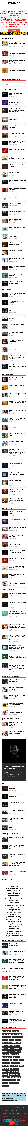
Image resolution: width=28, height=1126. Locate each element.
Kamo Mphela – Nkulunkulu (16, 426)
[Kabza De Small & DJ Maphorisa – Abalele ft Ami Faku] (5, 396)
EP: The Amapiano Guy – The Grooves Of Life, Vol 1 (17, 101)
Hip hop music (14, 1068)
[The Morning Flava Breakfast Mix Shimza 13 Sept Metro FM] (5, 954)
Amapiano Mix (15, 1045)
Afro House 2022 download (14, 931)
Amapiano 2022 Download (14, 890)
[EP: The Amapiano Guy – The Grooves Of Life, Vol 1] (5, 104)
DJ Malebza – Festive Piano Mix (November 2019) (17, 680)
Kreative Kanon (14, 1114)
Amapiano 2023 (16, 1042)
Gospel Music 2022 (14, 926)
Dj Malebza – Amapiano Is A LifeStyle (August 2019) (16, 711)
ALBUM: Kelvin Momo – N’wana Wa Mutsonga (17, 118)
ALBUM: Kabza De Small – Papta (16, 93)
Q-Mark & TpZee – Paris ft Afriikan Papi (16, 386)
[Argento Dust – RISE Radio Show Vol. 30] (5, 1006)
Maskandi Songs (6, 1080)
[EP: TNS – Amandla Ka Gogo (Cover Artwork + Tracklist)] (5, 476)
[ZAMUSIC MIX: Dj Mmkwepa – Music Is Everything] (5, 734)
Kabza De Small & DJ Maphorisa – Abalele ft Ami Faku (17, 394)
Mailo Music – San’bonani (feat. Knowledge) (17, 52)
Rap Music (4, 1083)
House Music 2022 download (14, 933)
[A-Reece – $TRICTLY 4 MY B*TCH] (5, 444)
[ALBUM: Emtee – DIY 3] (5, 207)
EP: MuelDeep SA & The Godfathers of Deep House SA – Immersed (17, 366)
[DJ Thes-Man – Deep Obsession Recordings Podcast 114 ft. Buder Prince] (5, 988)
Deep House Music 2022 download (14, 935)
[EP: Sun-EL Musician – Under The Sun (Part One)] (5, 136)
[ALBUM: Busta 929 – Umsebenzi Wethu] (5, 269)
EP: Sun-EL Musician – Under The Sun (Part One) (16, 134)
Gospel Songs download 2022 (14, 923)
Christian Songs (6, 1051)
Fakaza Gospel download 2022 (14, 925)
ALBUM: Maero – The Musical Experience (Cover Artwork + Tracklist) (17, 500)
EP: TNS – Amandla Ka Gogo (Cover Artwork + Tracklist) (16, 473)
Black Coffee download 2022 (14, 912)
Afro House (15, 1031)
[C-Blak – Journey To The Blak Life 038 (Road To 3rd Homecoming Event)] (5, 865)
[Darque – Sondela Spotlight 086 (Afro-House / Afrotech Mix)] (5, 840)
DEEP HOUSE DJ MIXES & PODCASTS (12, 940)
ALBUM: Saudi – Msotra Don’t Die (17, 251)
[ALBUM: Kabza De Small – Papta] (5, 96)
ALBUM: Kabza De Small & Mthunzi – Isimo (16, 282)
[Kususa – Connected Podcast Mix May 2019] (5, 971)
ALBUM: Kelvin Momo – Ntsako (17, 196)
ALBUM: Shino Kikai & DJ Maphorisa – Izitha (15, 243)
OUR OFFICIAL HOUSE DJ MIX (10, 621)
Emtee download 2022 (14, 909)
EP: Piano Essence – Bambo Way (16, 309)
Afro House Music (17, 1037)
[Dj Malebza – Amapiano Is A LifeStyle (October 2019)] (5, 690)
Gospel (21, 1060)
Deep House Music (7, 1057)
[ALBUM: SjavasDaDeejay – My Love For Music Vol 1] (5, 238)
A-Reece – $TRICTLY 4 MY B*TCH (16, 442)
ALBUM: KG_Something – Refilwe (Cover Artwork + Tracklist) (16, 482)
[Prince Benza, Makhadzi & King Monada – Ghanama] (5, 421)
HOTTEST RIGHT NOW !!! (9, 89)
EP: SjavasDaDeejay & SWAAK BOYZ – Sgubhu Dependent (17, 157)
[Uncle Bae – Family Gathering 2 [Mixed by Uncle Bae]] (5, 1014)
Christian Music (17, 1048)
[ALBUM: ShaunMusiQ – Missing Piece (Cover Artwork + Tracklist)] (5, 493)
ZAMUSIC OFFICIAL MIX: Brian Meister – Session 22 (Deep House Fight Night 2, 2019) (17, 647)
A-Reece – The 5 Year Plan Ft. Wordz (17, 434)
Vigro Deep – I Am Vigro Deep (17, 378)
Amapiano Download (14, 893)
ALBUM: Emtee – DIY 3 (15, 204)
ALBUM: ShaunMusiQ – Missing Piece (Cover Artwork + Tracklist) (17, 491)
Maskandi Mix (5, 1077)
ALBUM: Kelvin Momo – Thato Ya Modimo (17, 165)
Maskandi (4, 1074)
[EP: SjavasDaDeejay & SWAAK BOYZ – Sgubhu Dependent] (5, 160)
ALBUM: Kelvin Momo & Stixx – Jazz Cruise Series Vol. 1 (17, 212)
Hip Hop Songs (6, 1071)
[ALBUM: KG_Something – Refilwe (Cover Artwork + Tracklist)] (5, 483)
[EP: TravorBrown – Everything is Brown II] (5, 296)
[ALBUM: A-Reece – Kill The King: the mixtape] (5, 222)
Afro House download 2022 (14, 921)
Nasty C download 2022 (14, 897)
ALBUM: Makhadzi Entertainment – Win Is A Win (17, 173)
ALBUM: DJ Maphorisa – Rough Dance (17, 181)
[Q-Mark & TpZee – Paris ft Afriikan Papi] (5, 388)
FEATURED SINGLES (7, 374)
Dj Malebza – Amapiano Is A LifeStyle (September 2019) (16, 703)
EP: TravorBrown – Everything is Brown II (17, 294)
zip (18, 1083)
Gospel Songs (15, 1063)
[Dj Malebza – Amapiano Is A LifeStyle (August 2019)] (5, 714)
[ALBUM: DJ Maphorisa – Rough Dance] (5, 183)
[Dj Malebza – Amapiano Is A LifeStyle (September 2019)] (5, 706)
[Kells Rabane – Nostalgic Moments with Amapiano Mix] (5, 1022)
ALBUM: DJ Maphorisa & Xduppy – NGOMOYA (17, 188)
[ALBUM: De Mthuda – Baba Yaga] (5, 261)
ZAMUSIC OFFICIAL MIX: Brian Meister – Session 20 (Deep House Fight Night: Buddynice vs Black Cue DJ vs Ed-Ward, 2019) (17, 666)
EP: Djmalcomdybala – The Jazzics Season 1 (16, 301)
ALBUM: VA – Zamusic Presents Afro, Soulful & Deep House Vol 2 (17, 604)
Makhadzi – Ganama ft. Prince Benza (17, 411)
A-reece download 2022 (14, 895)
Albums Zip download (14, 937)
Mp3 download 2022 (14, 902)
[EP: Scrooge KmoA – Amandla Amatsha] (5, 320)
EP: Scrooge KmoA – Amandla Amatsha (17, 317)
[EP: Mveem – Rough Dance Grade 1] (5, 327)
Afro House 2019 (6, 1034)
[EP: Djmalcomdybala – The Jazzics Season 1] (5, 304)
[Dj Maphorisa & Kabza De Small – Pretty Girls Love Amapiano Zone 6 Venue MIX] (5, 404)
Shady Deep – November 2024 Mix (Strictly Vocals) (17, 855)
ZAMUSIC (21, 46)
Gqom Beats (5, 1065)
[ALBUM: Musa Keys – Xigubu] (5, 152)
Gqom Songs (14, 1065)
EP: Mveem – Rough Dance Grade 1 (16, 325)
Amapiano (18, 1040)
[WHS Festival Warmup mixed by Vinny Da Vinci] (5, 947)
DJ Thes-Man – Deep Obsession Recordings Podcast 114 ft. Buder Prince (17, 987)
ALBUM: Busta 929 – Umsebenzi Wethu (17, 266)
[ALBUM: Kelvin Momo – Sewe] (5, 230)
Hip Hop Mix (5, 1068)
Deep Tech (16, 1057)
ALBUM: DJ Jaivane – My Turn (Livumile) (17, 274)
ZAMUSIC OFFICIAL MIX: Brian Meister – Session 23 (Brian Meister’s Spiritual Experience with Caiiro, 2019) (17, 637)
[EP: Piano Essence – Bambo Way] (5, 312)
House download (14, 928)
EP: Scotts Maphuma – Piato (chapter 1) (17, 126)
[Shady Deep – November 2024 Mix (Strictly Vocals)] (5, 857)
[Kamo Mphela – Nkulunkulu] (5, 429)
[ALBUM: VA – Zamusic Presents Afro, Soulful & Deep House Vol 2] (5, 605)
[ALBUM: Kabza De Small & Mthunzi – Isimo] (5, 285)
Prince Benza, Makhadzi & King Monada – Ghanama (17, 418)
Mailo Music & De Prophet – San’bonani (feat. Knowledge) (17, 69)
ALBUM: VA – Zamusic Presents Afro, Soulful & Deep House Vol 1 (17, 613)
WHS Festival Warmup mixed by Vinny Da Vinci (17, 944)
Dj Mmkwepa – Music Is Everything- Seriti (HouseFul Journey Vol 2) (17, 724)
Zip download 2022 (14, 904)
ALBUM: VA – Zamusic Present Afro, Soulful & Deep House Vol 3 (17, 595)
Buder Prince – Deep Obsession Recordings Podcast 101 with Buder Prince (17, 996)
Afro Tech (5, 1040)
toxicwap (12, 1083)
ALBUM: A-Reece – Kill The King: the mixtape (16, 220)
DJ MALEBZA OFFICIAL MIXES (10, 676)
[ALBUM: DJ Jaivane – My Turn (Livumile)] (5, 277)
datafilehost (16, 1051)
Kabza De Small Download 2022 (14, 888)
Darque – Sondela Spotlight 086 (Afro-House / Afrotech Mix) (17, 838)
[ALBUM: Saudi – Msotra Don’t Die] (5, 253)
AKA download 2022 (14, 900)
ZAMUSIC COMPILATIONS (9, 590)
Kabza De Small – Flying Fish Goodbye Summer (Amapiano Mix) (17, 847)
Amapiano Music (6, 1048)
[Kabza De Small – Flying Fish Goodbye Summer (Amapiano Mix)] (5, 848)
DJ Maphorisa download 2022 (14, 918)
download (5, 1060)
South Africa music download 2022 (14, 905)
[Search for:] (14, 84)
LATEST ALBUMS (7, 290)
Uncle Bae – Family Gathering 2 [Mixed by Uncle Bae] (17, 1012)
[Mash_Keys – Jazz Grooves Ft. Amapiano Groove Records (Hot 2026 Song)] (5, 112)
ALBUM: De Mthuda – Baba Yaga (16, 259)
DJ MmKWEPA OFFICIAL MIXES (10, 719)
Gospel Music (5, 1063)
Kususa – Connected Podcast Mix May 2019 (17, 969)
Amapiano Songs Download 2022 (14, 892)
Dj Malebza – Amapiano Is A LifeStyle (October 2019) (16, 688)
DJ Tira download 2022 (14, 911)
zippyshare (5, 1086)
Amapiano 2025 (6, 1045)
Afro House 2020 (17, 1034)
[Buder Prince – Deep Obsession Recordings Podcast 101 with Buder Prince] (5, 997)
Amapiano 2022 (6, 1042)
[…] (21, 778)
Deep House (5, 1054)
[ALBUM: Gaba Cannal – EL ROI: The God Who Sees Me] (5, 144)
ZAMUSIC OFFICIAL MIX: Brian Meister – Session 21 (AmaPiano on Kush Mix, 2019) (17, 656)
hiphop (21, 1065)
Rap (18, 1080)
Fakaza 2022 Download (14, 916)
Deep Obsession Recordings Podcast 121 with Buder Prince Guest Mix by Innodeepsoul (17, 961)
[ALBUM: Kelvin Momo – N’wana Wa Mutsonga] (5, 121)
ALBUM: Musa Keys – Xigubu (17, 149)
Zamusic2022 (14, 886)
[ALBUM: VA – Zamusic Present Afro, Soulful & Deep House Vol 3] (5, 596)
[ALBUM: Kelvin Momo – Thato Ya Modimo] (5, 168)
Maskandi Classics (14, 1074)
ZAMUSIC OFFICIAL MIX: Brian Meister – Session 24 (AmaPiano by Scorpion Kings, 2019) (17, 627)
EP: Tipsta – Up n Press (15, 348)
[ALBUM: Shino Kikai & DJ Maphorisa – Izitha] (5, 246)
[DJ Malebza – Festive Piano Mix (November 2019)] (5, 683)
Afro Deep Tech (6, 1031)
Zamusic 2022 (14, 885)
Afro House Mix (6, 1037)
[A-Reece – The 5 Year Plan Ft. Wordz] (5, 437)
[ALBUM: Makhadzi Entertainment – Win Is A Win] (5, 175)
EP (11, 1060)
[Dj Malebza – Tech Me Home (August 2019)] (5, 698)
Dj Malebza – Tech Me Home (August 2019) (17, 696)
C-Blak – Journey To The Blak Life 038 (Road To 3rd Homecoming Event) (17, 864)
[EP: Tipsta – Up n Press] (5, 351)
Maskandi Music (16, 1077)
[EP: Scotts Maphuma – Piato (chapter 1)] (5, 128)
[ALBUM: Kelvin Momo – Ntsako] (5, 199)
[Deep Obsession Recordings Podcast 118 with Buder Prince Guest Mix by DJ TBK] (5, 979)
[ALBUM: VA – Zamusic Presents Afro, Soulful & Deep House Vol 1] (5, 615)
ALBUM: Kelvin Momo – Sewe (17, 227)
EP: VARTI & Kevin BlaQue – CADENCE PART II (16, 340)
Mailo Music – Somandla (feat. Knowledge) (17, 61)
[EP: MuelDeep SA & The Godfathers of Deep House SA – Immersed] (5, 368)
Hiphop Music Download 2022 (14, 919)
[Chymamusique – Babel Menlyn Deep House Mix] (5, 874)
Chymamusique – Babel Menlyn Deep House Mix (17, 872)
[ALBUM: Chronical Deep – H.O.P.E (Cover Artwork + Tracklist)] (5, 466)
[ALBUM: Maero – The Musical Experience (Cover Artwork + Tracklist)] (5, 502)
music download (14, 907)
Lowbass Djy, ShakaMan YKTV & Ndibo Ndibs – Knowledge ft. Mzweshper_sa (17, 43)
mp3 (14, 1080)
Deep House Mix (14, 1054)
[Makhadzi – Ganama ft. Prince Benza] (5, 413)
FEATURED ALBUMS (7, 508)
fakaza (15, 1060)
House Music (15, 1071)
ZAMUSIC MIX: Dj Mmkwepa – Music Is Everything (17, 732)
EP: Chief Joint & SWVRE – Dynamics (16, 333)
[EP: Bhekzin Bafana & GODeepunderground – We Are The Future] (5, 359)
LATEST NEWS (6, 460)
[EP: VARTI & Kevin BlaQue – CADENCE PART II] (5, 343)
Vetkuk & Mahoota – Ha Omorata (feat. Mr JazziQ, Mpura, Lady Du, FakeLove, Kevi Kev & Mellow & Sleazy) (17, 451)
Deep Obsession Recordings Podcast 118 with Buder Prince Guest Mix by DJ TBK (17, 978)
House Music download (14, 930)
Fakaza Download (14, 914)
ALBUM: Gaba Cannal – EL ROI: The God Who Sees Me (17, 142)
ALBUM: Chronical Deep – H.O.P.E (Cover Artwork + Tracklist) (16, 465)
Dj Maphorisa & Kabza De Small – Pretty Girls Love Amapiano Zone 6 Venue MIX (17, 402)
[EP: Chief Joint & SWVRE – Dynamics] (5, 335)
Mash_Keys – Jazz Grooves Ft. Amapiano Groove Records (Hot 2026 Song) (17, 110)
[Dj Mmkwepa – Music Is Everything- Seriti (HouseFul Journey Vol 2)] (5, 725)
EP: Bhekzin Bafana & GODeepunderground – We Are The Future (17, 357)
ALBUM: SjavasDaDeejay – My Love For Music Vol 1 (17, 235)
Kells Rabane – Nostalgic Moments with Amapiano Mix (17, 1020)
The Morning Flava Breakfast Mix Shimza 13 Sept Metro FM (17, 952)
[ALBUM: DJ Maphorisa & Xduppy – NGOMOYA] (5, 191)
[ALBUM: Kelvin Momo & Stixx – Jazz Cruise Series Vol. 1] (5, 214)
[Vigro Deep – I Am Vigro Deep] (5, 381)
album (11, 1040)
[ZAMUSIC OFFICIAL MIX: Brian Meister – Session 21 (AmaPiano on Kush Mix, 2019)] (5, 658)
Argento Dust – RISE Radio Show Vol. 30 (16, 1004)
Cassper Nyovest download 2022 (14, 899)
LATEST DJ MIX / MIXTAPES (10, 834)
